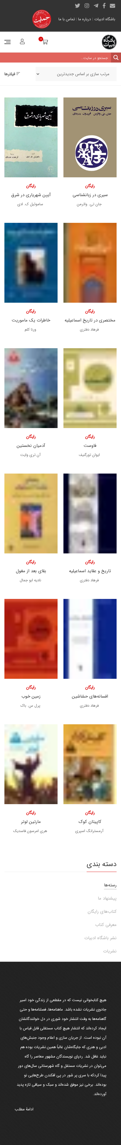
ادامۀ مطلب (24, 1109)
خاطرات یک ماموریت (31, 320)
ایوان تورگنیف (89, 455)
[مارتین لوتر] (31, 764)
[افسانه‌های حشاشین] (90, 639)
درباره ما (84, 19)
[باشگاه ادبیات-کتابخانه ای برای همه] (109, 42)
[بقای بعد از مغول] (31, 513)
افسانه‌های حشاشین (90, 696)
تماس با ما (66, 19)
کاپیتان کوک (90, 821)
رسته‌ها (110, 885)
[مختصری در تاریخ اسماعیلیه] (90, 263)
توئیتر (77, 5)
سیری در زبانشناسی (90, 194)
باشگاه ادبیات (104, 19)
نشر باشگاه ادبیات (100, 938)
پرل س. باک (30, 706)
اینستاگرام (87, 5)
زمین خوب (31, 696)
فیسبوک (104, 5)
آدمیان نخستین (31, 445)
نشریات (110, 951)
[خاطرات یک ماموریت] (31, 263)
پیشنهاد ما (107, 898)
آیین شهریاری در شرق (31, 194)
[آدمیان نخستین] (31, 388)
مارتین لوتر (31, 821)
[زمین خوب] (31, 639)
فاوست (90, 445)
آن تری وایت (30, 455)
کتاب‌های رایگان (102, 911)
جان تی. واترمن (89, 204)
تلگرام (96, 5)
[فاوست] (90, 388)
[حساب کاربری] (22, 42)
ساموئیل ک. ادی (30, 204)
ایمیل (112, 5)
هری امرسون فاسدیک (30, 831)
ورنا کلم (30, 329)
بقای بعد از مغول (31, 571)
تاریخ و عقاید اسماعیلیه (90, 571)
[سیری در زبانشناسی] (90, 137)
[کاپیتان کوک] (90, 764)
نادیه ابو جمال (30, 580)
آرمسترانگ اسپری (89, 831)
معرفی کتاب (106, 924)
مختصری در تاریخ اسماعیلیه (90, 320)
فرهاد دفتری (89, 329)
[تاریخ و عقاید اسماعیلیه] (90, 513)
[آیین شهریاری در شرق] (31, 137)
